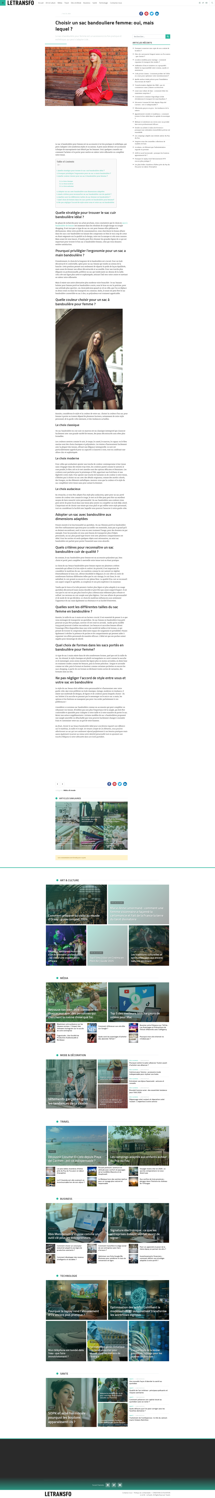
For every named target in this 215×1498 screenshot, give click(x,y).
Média (60, 2)
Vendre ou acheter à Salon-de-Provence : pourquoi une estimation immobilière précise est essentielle (152, 130)
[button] (58, 826)
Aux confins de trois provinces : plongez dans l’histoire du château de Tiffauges (153, 1181)
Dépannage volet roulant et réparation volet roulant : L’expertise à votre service (146, 1100)
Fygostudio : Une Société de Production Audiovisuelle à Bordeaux (68, 1037)
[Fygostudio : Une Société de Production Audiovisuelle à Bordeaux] (50, 1038)
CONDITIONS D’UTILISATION (161, 1493)
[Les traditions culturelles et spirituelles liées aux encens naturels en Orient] (149, 945)
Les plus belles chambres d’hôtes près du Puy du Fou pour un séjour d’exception (152, 165)
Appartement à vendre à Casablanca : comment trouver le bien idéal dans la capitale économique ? (152, 116)
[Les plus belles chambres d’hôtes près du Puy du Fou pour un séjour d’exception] (50, 1171)
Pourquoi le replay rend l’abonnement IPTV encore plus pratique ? (150, 160)
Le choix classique (67, 181)
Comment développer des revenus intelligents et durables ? (70, 1258)
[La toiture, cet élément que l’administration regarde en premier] (113, 1096)
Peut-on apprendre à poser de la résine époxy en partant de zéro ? (153, 1248)
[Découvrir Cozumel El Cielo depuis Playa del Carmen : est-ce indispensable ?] (76, 1146)
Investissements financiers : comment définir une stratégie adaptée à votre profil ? (152, 1258)
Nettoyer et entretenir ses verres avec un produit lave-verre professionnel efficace (152, 123)
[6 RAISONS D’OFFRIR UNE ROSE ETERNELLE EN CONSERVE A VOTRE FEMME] (116, 838)
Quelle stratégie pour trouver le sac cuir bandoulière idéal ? (81, 170)
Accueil (40, 2)
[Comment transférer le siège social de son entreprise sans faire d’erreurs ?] (92, 1248)
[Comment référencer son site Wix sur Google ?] (92, 1027)
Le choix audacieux (67, 186)
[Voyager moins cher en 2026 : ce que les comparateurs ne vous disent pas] (133, 1171)
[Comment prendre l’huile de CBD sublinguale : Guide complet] (113, 1415)
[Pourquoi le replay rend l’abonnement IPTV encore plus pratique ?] (76, 1300)
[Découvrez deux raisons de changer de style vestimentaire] (92, 814)
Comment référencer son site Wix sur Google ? (111, 1027)
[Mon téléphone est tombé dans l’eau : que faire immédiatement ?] (66, 1341)
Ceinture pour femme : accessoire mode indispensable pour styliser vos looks (145, 1073)
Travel (66, 2)
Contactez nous (116, 2)
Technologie (103, 2)
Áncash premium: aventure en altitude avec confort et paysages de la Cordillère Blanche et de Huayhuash (111, 1170)
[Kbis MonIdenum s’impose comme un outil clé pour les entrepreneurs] (76, 1223)
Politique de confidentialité (142, 1493)
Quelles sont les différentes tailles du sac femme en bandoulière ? (84, 197)
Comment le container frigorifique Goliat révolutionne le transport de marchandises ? (151, 98)
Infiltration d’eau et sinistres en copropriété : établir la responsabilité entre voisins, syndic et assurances (152, 67)
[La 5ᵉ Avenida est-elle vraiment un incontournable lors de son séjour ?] (50, 1181)
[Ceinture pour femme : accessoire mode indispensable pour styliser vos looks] (92, 838)
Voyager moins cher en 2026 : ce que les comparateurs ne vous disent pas (152, 1170)
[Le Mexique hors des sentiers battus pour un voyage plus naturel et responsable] (92, 1181)
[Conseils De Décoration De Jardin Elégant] (116, 814)
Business (86, 2)
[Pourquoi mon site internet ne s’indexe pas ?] (133, 1038)
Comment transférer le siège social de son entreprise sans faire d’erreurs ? (112, 1247)
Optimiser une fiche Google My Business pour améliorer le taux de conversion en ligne (112, 1258)
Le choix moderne (67, 184)
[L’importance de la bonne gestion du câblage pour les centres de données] (149, 1341)
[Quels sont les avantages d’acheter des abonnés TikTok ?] (92, 1038)
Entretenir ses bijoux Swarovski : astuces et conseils (146, 1082)
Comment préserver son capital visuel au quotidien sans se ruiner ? (145, 1400)
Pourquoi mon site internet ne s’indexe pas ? (152, 1037)
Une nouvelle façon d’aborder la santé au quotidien (145, 1382)
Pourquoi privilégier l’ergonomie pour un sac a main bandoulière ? (84, 173)
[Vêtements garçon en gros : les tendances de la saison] (71, 1084)
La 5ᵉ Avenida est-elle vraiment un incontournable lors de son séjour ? (71, 1181)
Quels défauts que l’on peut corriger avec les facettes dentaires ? (147, 1409)
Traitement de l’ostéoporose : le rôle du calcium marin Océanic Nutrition (148, 1418)
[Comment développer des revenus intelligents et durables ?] (50, 1258)
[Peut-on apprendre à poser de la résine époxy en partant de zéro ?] (133, 1248)
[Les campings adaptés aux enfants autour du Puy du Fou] (138, 1146)
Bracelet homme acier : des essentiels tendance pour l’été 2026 (148, 1091)
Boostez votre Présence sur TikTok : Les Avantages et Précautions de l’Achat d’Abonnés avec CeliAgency (154, 1027)
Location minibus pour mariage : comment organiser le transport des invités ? (150, 61)
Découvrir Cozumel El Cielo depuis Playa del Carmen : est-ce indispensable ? (150, 103)
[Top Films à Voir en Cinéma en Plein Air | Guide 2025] (107, 945)
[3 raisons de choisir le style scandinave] (67, 814)
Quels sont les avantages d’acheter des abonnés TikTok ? (112, 1037)
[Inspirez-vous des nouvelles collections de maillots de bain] (113, 1071)
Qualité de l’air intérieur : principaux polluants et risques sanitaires (148, 1391)
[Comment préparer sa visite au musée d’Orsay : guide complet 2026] (76, 904)
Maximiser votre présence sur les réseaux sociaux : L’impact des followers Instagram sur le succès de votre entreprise (70, 1027)
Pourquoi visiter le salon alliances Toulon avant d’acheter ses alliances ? (148, 1063)
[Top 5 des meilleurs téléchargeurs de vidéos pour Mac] (138, 1002)
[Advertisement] (91, 124)
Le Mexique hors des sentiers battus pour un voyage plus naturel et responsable (112, 1181)
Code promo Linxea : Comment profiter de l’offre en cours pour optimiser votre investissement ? (152, 74)
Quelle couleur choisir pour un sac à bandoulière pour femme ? (83, 176)
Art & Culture (50, 2)
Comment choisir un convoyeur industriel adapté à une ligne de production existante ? (69, 1247)
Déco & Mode (76, 2)
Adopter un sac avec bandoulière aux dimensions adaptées (81, 191)
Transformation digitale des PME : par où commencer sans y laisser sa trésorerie (150, 86)
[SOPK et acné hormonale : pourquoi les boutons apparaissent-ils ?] (71, 1402)
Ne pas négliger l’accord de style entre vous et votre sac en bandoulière (86, 202)
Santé (94, 2)
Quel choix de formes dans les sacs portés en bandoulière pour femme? (86, 199)
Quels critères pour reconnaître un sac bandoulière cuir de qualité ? (84, 194)
